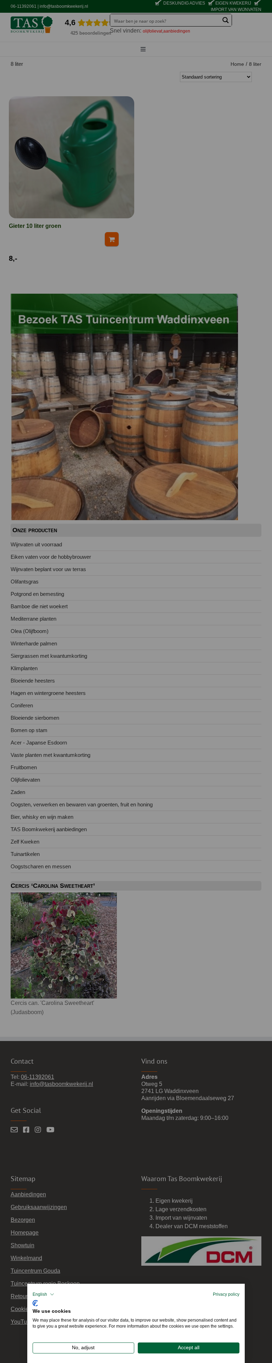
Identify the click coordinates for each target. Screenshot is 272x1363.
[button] (43, 1294)
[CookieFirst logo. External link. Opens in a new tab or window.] (35, 1302)
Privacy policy (226, 1294)
